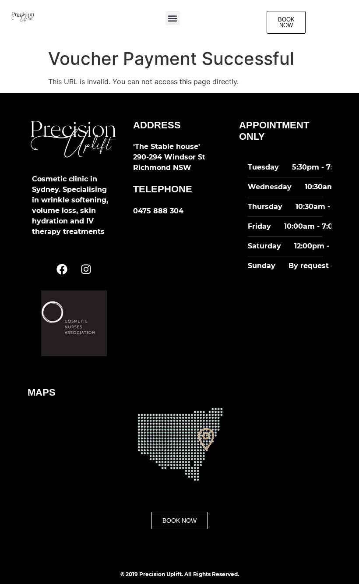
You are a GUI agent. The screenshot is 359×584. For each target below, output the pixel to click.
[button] (172, 18)
